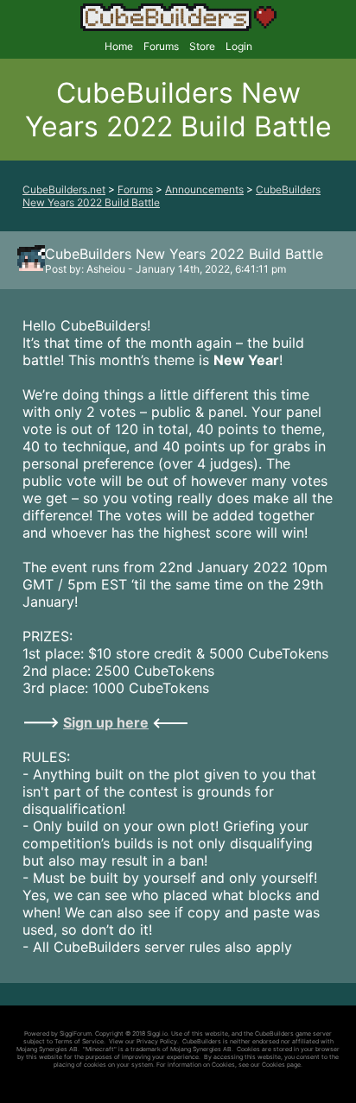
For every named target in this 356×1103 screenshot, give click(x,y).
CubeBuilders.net (63, 189)
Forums (161, 46)
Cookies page (281, 1064)
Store (202, 46)
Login (239, 46)
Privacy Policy (157, 1041)
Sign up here (106, 722)
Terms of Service (79, 1041)
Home (119, 46)
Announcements (204, 189)
